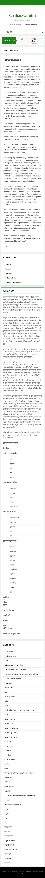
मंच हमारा (7, 800)
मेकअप (6, 809)
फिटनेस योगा (8, 777)
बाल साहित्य (7, 791)
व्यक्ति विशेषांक (8, 836)
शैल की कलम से (9, 845)
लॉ (5, 822)
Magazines (8, 273)
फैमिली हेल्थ (7, 782)
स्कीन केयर (7, 858)
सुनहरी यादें (7, 854)
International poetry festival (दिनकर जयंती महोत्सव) (21, 674)
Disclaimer (8, 269)
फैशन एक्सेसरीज (9, 786)
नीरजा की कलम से (9, 759)
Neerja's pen (8, 688)
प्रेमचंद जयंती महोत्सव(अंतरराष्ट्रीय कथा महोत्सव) (19, 773)
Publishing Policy (10, 278)
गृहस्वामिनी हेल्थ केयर (10, 737)
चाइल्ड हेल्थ (7, 741)
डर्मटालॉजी (7, 750)
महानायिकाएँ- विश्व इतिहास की (12, 804)
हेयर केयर (7, 863)
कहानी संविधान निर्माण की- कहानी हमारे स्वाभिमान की (19, 710)
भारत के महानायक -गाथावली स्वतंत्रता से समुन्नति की (19, 795)
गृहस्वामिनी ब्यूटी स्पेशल (11, 728)
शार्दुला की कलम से (9, 840)
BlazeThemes (22, 874)
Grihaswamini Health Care (13, 665)
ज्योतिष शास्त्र (8, 746)
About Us (7, 264)
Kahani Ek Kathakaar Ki (12, 679)
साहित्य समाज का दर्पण (10, 849)
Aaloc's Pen (8, 652)
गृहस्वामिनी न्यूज (9, 724)
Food (6, 661)
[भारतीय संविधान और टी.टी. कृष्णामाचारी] (25, 42)
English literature (10, 656)
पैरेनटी (6, 768)
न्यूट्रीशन (7, 764)
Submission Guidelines (12, 282)
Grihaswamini (22, 15)
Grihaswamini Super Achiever (15, 670)
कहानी (6, 706)
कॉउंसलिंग (7, 715)
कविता (6, 701)
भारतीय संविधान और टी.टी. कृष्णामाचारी (35, 40)
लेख (5, 818)
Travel (6, 692)
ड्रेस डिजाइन (8, 755)
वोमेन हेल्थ (7, 831)
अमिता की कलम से (9, 697)
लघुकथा (6, 813)
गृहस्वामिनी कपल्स (9, 719)
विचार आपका (8, 827)
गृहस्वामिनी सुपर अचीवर (11, 733)
